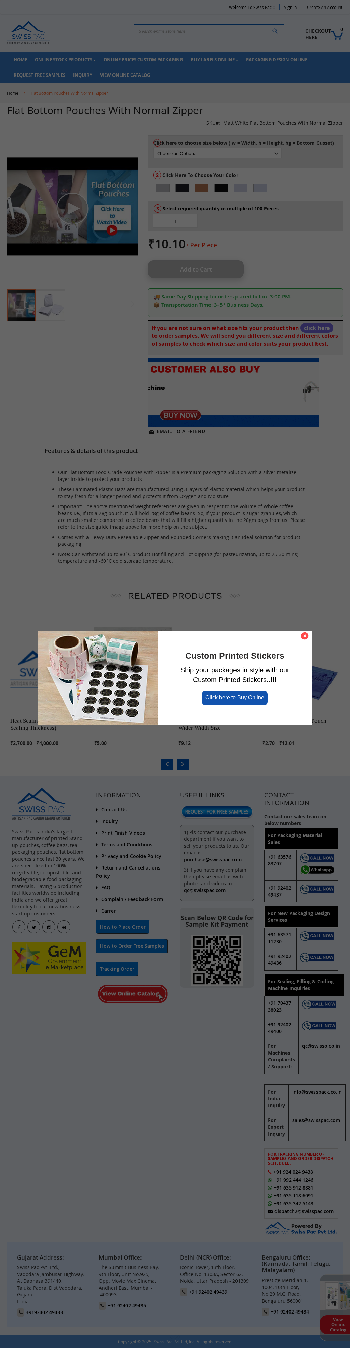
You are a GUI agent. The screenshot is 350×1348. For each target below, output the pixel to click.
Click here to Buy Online (234, 697)
